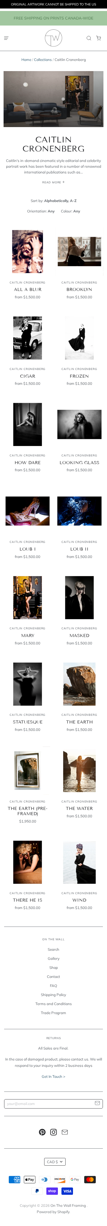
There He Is (27, 900)
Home (26, 59)
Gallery (54, 958)
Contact (53, 976)
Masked (79, 635)
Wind (79, 900)
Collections (43, 59)
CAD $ (52, 1162)
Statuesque (28, 722)
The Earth (79, 722)
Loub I (27, 549)
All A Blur (27, 289)
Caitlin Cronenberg (28, 282)
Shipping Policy (53, 994)
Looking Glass (79, 462)
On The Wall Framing (68, 1205)
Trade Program (53, 1013)
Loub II (79, 549)
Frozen (79, 376)
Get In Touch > (53, 1076)
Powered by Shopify (53, 1212)
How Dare (28, 462)
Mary (27, 635)
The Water (79, 808)
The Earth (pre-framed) (27, 811)
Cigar (27, 376)
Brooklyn (79, 289)
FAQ (53, 985)
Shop (53, 967)
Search (53, 949)
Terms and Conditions (53, 1003)
